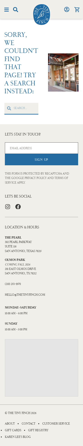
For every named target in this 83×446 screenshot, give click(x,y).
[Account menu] (66, 9)
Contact (28, 423)
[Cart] (76, 9)
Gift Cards (13, 430)
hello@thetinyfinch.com (25, 295)
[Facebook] (18, 206)
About (10, 423)
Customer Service (56, 423)
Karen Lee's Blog (18, 436)
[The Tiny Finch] (41, 14)
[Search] (15, 9)
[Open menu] (6, 9)
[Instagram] (7, 206)
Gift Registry (38, 430)
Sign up (41, 160)
